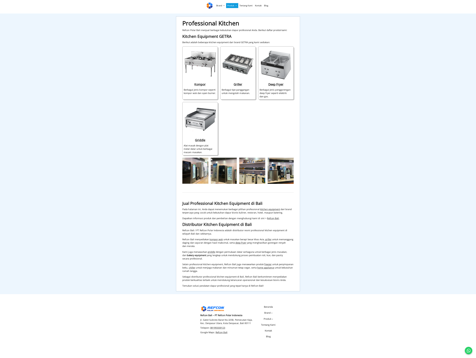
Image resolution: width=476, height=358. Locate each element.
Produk (230, 5)
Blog (266, 5)
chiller (192, 267)
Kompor (200, 84)
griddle (211, 251)
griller (268, 239)
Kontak (258, 5)
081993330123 (217, 327)
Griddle (200, 140)
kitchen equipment (270, 209)
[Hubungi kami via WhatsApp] (468, 350)
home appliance (265, 267)
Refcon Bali (273, 218)
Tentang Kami (246, 5)
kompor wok (216, 239)
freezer (268, 264)
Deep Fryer (276, 84)
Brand (219, 5)
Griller (238, 84)
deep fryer (240, 242)
